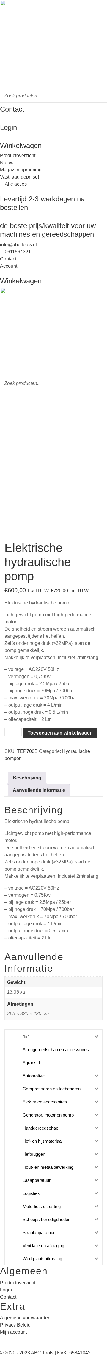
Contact (12, 109)
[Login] (2, 119)
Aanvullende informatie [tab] (39, 790)
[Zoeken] (101, 95)
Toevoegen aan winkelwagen (60, 732)
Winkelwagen (21, 145)
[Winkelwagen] (2, 137)
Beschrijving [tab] (27, 777)
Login (8, 127)
